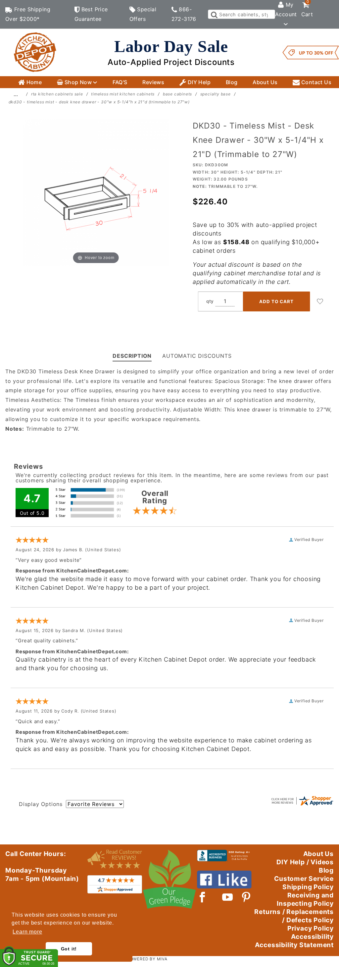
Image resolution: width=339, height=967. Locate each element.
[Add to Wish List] (320, 301)
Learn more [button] (27, 932)
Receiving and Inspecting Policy (305, 899)
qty (210, 301)
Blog (232, 82)
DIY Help (198, 82)
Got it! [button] (69, 948)
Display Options (41, 804)
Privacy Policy (310, 928)
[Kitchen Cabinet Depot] (35, 52)
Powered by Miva (147, 958)
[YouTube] (227, 897)
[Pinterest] (246, 897)
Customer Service (304, 879)
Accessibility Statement (294, 945)
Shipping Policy (308, 887)
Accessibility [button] (312, 936)
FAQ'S (120, 82)
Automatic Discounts (196, 355)
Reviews (153, 82)
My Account (286, 9)
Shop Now (78, 82)
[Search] (213, 14)
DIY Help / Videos (305, 862)
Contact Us (315, 82)
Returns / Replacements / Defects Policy (294, 916)
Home (33, 82)
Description (132, 355)
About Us (265, 82)
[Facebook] (202, 897)
